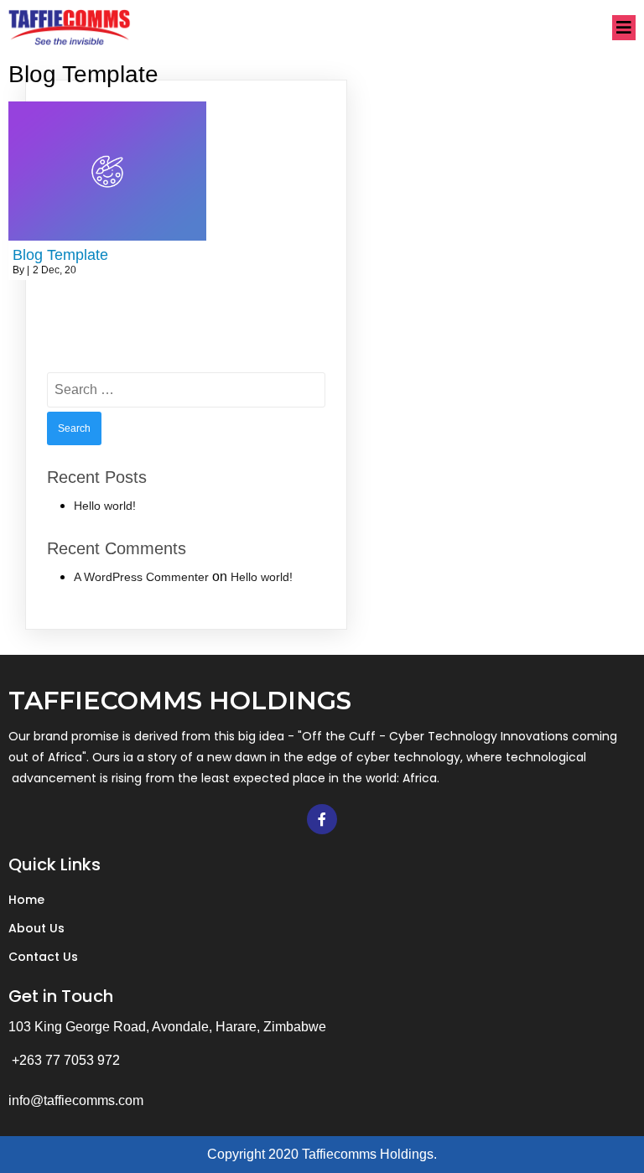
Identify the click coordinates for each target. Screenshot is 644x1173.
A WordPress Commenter (141, 577)
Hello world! (105, 505)
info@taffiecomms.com (75, 1100)
